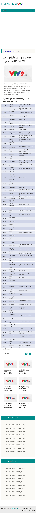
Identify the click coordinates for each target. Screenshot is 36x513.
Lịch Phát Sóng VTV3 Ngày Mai (15, 475)
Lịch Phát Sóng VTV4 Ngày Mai (15, 478)
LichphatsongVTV (15, 508)
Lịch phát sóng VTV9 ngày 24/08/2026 (24, 405)
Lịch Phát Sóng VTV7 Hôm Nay (15, 445)
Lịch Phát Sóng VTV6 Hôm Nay (15, 441)
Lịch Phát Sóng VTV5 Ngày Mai (15, 482)
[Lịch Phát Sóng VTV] (12, 4)
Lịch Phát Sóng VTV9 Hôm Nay (15, 451)
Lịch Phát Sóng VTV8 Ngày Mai (15, 488)
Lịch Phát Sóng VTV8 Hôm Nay (15, 448)
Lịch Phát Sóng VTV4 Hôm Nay (15, 435)
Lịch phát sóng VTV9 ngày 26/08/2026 (24, 388)
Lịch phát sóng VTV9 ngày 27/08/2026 (8, 388)
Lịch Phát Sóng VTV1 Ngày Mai (15, 468)
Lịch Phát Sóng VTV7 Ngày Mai (15, 495)
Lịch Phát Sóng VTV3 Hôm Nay (15, 431)
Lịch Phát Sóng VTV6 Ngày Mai (15, 485)
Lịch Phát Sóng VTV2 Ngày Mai (15, 472)
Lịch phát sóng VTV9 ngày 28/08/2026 (24, 372)
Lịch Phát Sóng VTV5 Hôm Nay (15, 438)
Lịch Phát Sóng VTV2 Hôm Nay (15, 428)
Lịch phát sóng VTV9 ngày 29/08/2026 (8, 372)
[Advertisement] (18, 31)
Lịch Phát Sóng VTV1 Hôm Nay (15, 425)
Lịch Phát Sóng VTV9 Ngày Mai (15, 492)
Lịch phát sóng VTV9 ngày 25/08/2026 (8, 405)
